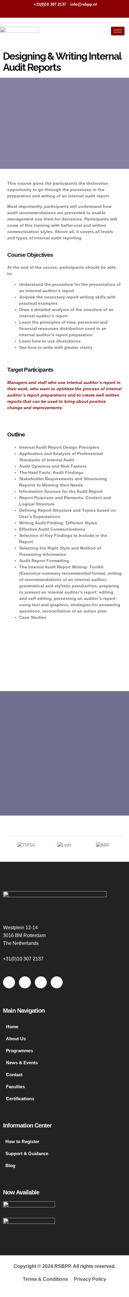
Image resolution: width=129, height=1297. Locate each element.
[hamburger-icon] (117, 31)
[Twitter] (61, 11)
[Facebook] (51, 11)
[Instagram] (81, 11)
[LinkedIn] (71, 11)
